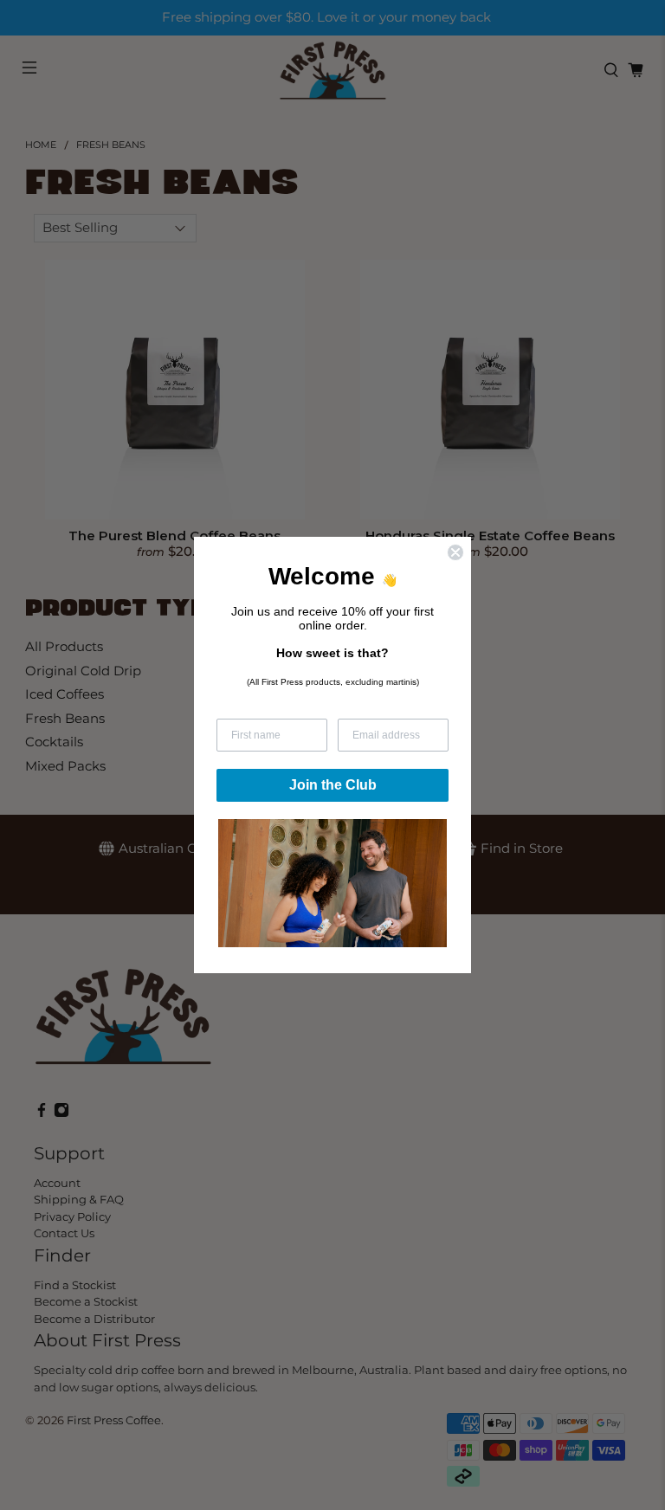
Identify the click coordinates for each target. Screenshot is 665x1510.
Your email (364, 707)
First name (242, 707)
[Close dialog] (455, 552)
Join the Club (333, 785)
